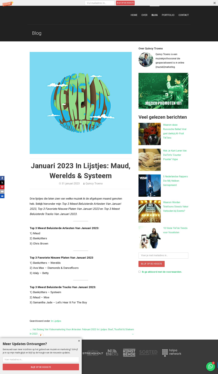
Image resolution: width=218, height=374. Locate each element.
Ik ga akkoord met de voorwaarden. (162, 271)
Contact (184, 15)
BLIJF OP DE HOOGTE (125, 3)
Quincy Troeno (94, 183)
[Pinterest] (2, 187)
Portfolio (168, 15)
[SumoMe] (2, 196)
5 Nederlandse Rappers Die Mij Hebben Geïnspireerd (175, 180)
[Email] (2, 191)
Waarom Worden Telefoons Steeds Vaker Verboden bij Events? (175, 206)
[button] (109, 3)
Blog (155, 15)
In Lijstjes (56, 321)
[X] (2, 182)
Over (144, 15)
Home (134, 15)
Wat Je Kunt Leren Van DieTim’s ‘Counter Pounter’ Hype (175, 155)
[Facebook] (2, 178)
